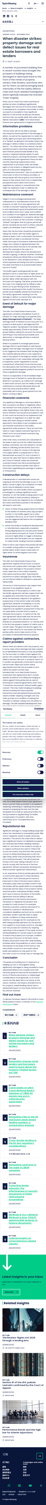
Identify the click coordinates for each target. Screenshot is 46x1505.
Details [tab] (23, 715)
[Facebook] (7, 16)
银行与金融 (9, 1015)
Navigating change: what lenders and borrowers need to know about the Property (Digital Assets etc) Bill (23, 1067)
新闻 (4, 1467)
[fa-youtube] (28, 1486)
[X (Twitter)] (11, 16)
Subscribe (23, 1277)
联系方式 (26, 1475)
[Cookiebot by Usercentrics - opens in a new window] (34, 709)
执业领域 (5, 1469)
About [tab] (37, 715)
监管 (3, 1494)
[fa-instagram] (7, 1486)
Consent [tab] (8, 715)
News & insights (17, 8)
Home (4, 8)
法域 (24, 1469)
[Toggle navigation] (42, 3)
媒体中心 (5, 1475)
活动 (24, 1472)
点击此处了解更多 (23, 1330)
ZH (35, 3)
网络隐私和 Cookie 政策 (27, 1492)
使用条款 (11, 1494)
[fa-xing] (39, 1486)
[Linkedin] (3, 16)
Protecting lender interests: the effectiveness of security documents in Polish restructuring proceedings (23, 1192)
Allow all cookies (23, 782)
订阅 (5, 1454)
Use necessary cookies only (23, 794)
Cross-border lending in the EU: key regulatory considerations (22, 1143)
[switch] (40, 759)
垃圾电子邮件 (22, 1494)
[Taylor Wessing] (9, 3)
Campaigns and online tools (33, 1463)
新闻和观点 (6, 1472)
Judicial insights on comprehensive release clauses (22, 1241)
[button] (29, 3)
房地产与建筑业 (29, 1015)
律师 (24, 1467)
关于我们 (5, 1462)
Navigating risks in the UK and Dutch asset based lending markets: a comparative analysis (23, 1121)
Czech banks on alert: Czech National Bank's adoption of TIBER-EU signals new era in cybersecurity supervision (21, 1094)
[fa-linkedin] (18, 1486)
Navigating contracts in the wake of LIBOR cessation (22, 1167)
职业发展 (5, 1478)
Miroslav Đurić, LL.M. (21, 1154)
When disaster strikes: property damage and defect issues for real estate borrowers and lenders (22, 1040)
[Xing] (16, 16)
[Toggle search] (29, 3)
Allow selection (23, 788)
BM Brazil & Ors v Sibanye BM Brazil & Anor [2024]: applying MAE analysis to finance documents (23, 1219)
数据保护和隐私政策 (9, 1492)
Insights (30, 8)
